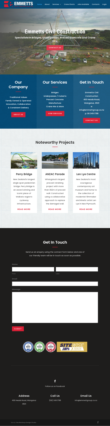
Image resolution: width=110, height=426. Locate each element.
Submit (18, 329)
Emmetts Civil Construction (55, 31)
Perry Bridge (24, 174)
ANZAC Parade (55, 174)
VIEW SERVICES (55, 113)
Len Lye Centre (85, 174)
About (47, 4)
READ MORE (24, 209)
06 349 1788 (92, 113)
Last (58, 274)
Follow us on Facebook (55, 386)
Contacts (95, 4)
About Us (18, 114)
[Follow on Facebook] (55, 381)
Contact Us (55, 48)
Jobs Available (83, 4)
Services (55, 4)
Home (39, 4)
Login (104, 4)
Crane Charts (69, 4)
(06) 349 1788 (55, 400)
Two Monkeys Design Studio (26, 422)
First (14, 274)
